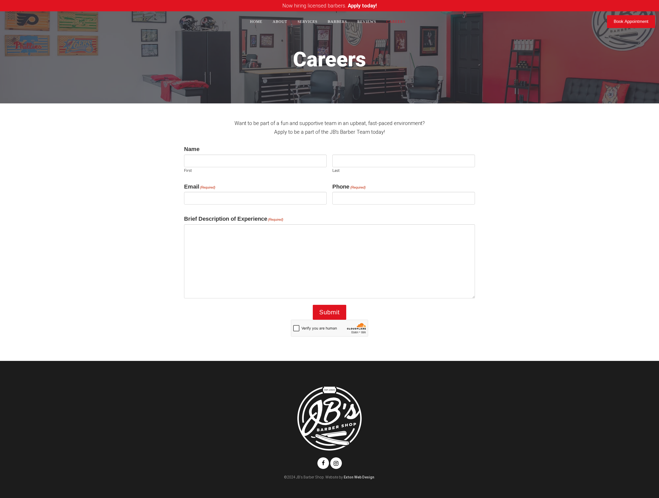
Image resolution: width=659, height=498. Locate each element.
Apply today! (362, 6)
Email (199, 186)
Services (307, 22)
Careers (395, 22)
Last (336, 170)
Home (256, 22)
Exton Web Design (359, 477)
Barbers (337, 22)
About (280, 22)
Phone (348, 186)
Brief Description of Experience (233, 219)
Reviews (366, 22)
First (188, 170)
